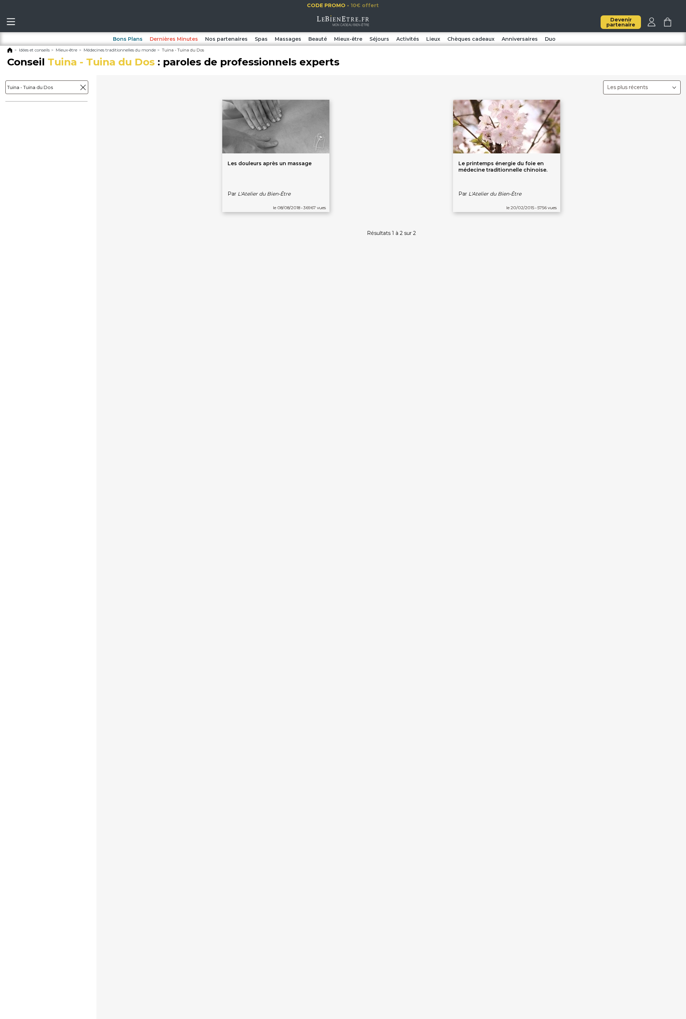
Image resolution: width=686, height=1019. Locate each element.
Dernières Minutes (174, 39)
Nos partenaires (226, 39)
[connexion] (651, 24)
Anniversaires (520, 39)
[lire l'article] (275, 151)
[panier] (667, 24)
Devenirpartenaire (620, 22)
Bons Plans (128, 39)
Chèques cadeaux (470, 39)
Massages (288, 39)
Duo (550, 39)
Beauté (317, 39)
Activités (407, 39)
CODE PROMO (344, 5)
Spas (261, 39)
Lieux (433, 39)
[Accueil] (10, 51)
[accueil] (343, 24)
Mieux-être (348, 39)
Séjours (379, 39)
